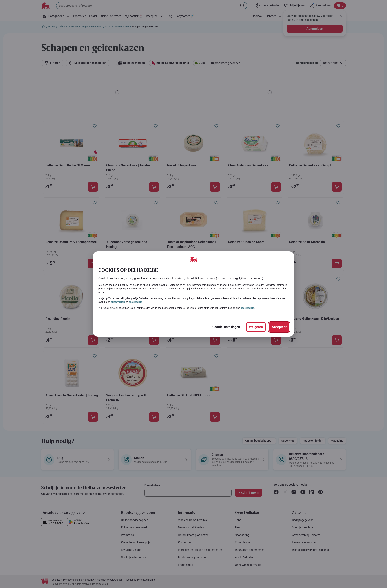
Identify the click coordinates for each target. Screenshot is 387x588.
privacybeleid (118, 302)
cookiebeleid (135, 302)
